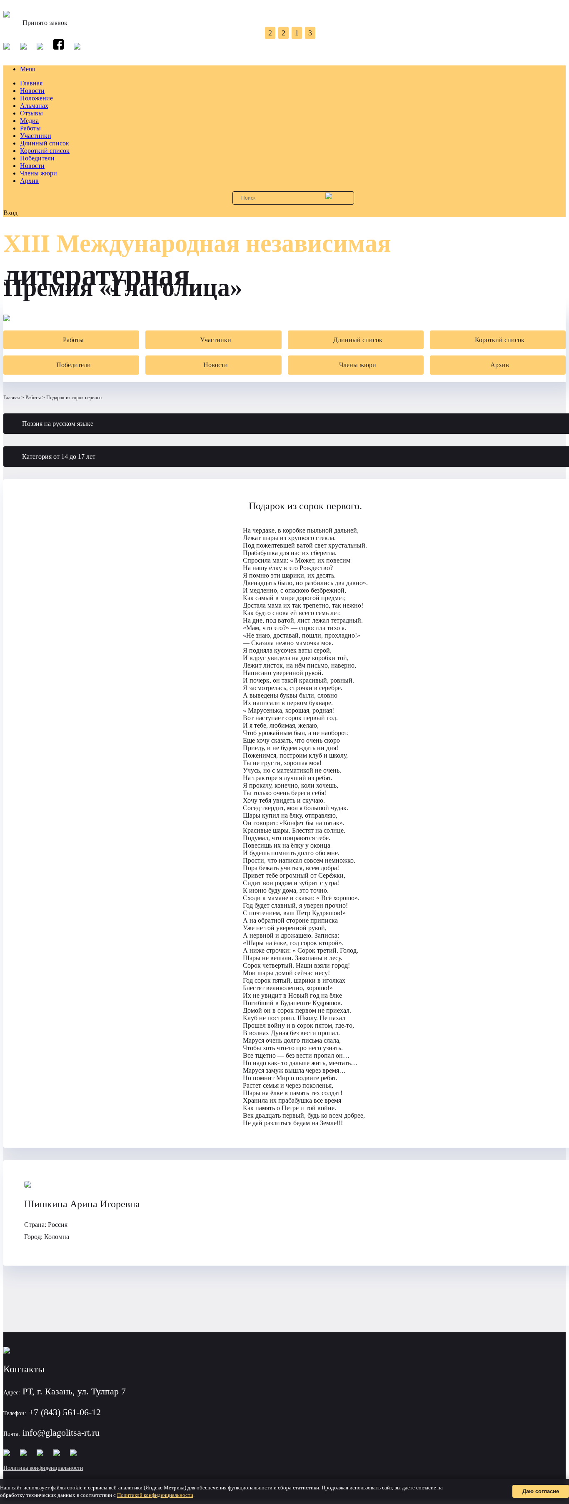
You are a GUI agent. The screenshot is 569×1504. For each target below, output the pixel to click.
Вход (10, 212)
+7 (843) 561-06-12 (65, 1412)
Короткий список (45, 150)
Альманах (34, 105)
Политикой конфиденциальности (155, 1495)
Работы (30, 128)
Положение (36, 98)
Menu (27, 69)
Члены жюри (38, 173)
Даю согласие (540, 1491)
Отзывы (31, 113)
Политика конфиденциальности (43, 1468)
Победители (37, 158)
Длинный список (44, 143)
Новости (32, 90)
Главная (31, 83)
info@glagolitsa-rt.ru (61, 1432)
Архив (29, 180)
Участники (35, 135)
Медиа (29, 120)
